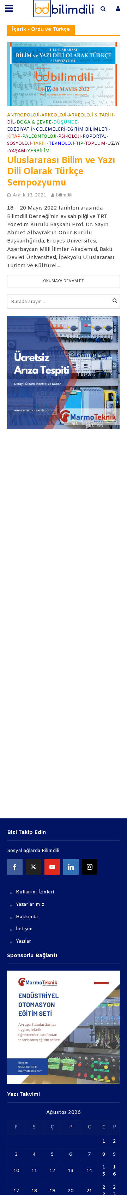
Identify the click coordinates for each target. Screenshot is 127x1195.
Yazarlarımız (30, 905)
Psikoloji (69, 136)
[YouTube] (52, 867)
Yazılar (23, 941)
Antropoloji (23, 115)
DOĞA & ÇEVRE (34, 122)
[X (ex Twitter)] (33, 867)
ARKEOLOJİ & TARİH (90, 115)
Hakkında (27, 917)
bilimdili (64, 195)
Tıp (79, 144)
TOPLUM (95, 144)
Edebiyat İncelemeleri (36, 129)
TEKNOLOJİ (61, 144)
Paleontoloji (39, 136)
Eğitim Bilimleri (88, 129)
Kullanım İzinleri (35, 892)
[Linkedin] (71, 867)
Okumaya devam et (63, 281)
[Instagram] (89, 867)
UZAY (113, 144)
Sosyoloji (19, 144)
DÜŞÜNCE (65, 122)
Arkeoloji (53, 115)
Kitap (13, 136)
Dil (11, 122)
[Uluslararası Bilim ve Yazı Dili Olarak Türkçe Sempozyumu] (63, 74)
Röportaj (95, 136)
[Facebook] (15, 867)
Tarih (40, 144)
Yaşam (17, 151)
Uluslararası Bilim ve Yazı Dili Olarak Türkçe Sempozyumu (61, 172)
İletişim (24, 929)
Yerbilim (38, 151)
